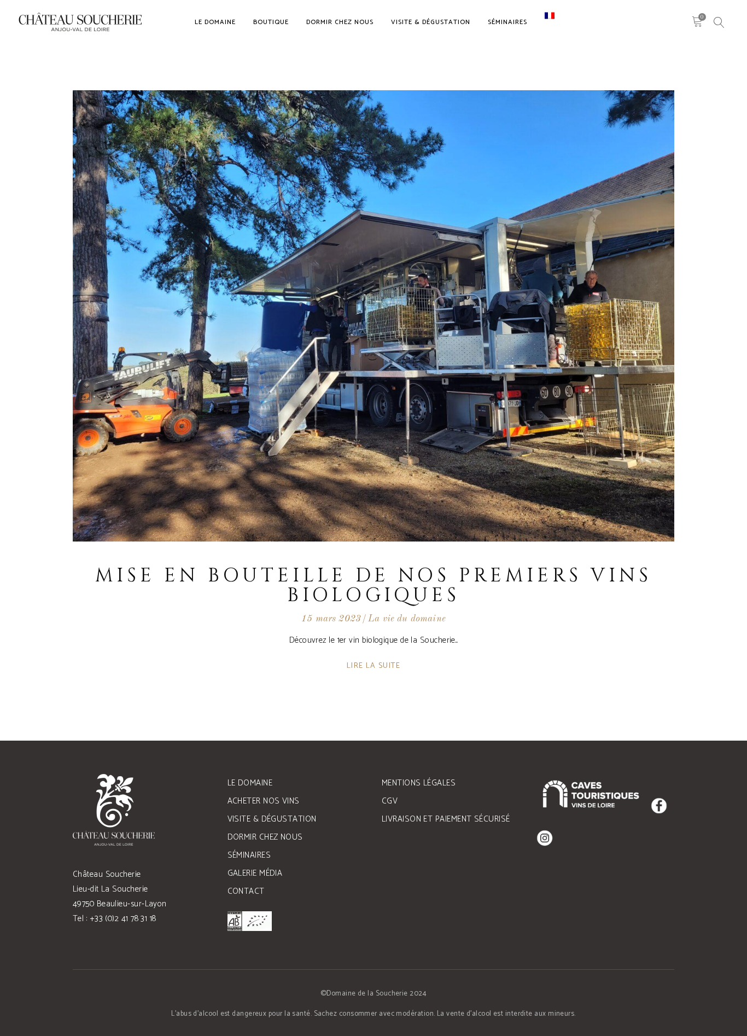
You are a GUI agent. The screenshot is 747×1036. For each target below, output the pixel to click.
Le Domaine (250, 783)
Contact (246, 891)
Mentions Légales (419, 783)
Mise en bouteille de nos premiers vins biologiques (373, 585)
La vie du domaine (407, 619)
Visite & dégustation (272, 819)
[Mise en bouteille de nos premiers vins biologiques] (373, 316)
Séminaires (249, 855)
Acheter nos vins (263, 801)
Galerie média (255, 873)
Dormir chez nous (265, 837)
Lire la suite (373, 666)
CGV (390, 801)
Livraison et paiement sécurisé (446, 819)
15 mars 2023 (331, 619)
